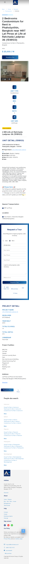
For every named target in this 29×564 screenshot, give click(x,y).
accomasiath (9, 550)
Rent (13, 241)
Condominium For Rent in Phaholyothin (14, 448)
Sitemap (6, 518)
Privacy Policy (7, 539)
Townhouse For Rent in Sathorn (12, 421)
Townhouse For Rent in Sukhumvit (12, 409)
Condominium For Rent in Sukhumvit (13, 410)
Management (7, 503)
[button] (5, 2)
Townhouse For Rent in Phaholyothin (13, 446)
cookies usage (18, 539)
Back (3, 9)
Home (9, 9)
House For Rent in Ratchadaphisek (12, 457)
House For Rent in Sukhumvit (11, 407)
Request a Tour (14, 282)
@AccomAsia (14, 289)
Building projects (8, 516)
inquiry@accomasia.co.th (12, 544)
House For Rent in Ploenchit (11, 432)
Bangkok (16, 9)
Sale (6, 241)
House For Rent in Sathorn (10, 419)
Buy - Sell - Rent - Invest (10, 501)
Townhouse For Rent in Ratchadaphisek (14, 458)
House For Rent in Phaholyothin (12, 444)
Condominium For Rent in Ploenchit (13, 435)
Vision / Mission (8, 499)
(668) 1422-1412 (6, 288)
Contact (6, 512)
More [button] (5, 414)
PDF (23, 288)
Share (15, 293)
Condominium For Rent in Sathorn (12, 423)
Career (5, 514)
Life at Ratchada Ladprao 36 (10, 312)
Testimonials (7, 505)
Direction (4, 382)
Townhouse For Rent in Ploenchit (12, 434)
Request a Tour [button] (10, 57)
